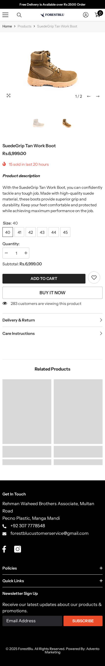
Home (7, 26)
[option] (52, 68)
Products (25, 26)
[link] (94, 277)
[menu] (5, 15)
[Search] (19, 15)
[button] (88, 96)
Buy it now (53, 292)
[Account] (85, 14)
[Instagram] (17, 549)
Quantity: (11, 243)
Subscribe (83, 620)
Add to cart (43, 278)
